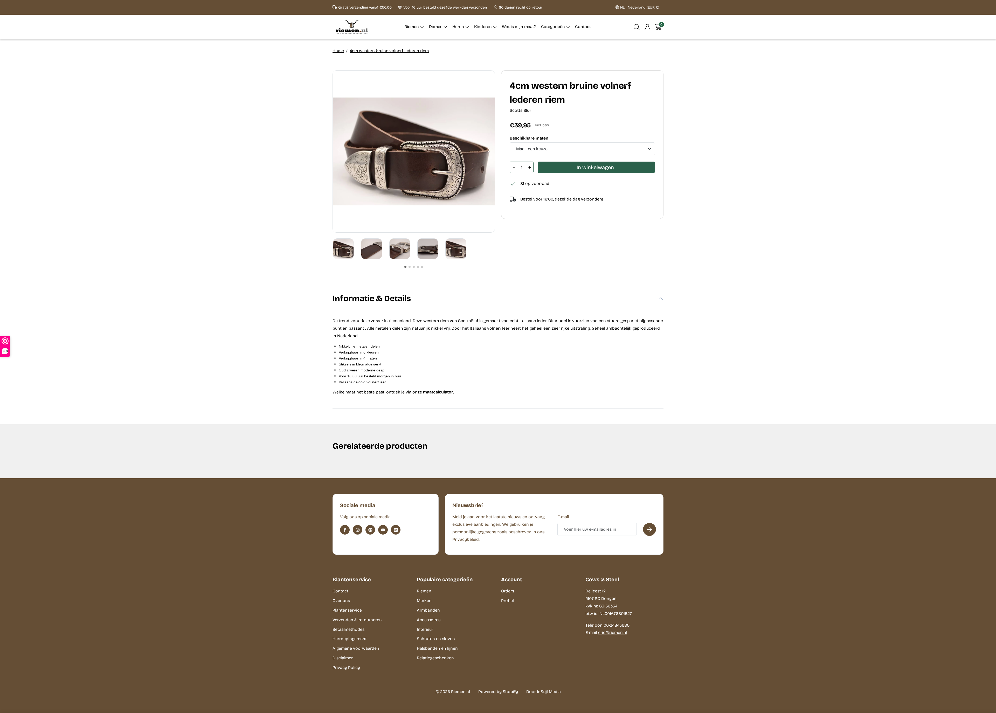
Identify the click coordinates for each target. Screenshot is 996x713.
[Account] (647, 27)
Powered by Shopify (498, 691)
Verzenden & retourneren (357, 619)
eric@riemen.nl (612, 632)
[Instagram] (357, 530)
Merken (424, 600)
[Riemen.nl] (352, 27)
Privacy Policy (346, 667)
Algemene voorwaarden (356, 648)
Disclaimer (343, 657)
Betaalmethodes (348, 629)
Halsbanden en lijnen (437, 648)
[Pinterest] (370, 530)
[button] (637, 27)
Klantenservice (347, 610)
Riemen (424, 591)
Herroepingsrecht (350, 638)
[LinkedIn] (395, 530)
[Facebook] (345, 530)
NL (639, 7)
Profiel (507, 600)
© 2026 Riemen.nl (452, 691)
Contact (340, 591)
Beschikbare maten (529, 138)
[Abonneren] (649, 529)
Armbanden (428, 610)
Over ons (341, 600)
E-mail (563, 516)
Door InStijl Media (543, 691)
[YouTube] (383, 530)
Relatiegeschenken (435, 657)
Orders (507, 591)
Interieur (425, 629)
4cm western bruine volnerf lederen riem (389, 50)
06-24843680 (617, 625)
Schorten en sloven (436, 638)
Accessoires (428, 619)
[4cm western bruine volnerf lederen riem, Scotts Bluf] (414, 151)
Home (338, 50)
